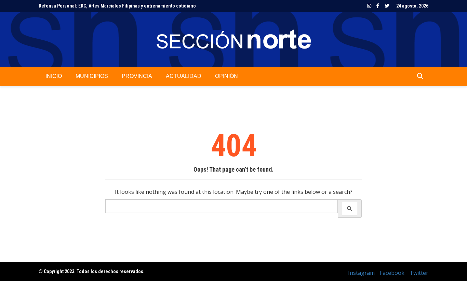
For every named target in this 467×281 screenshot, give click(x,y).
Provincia (137, 76)
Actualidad (183, 76)
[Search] (349, 208)
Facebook (377, 6)
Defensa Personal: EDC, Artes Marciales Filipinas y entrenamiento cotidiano (117, 6)
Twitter (387, 6)
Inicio (53, 76)
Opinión (226, 76)
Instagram (369, 6)
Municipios (92, 76)
